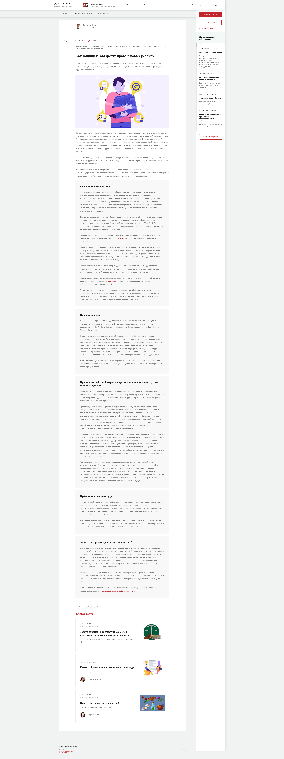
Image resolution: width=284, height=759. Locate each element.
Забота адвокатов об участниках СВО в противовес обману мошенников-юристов (105, 633)
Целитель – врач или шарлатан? (99, 703)
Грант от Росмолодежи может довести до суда (107, 667)
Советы (93, 41)
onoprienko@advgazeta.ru (66, 751)
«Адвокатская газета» (70, 746)
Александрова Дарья (95, 679)
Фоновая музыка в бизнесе (210, 98)
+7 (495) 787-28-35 (64, 753)
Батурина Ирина (93, 715)
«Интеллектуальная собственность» (117, 591)
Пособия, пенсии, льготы (88, 662)
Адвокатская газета (97, 4)
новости (102, 235)
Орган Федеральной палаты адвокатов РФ (103, 6)
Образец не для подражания (210, 52)
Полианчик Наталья (90, 25)
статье (119, 238)
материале (113, 281)
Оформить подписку (210, 137)
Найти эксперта (210, 22)
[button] (66, 41)
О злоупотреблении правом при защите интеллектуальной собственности (210, 117)
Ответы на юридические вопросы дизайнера (209, 78)
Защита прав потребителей (89, 626)
